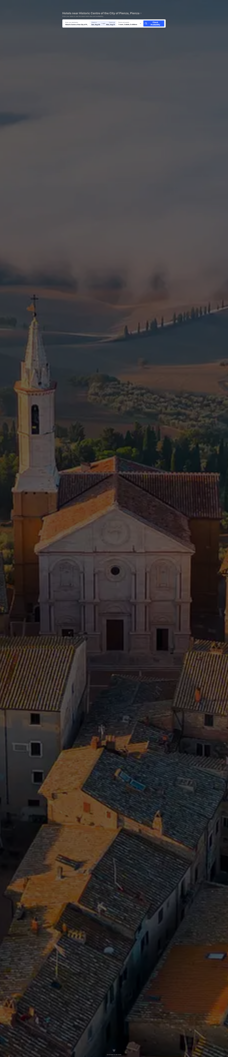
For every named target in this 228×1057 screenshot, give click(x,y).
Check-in (94, 22)
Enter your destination (71, 22)
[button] (187, 2)
